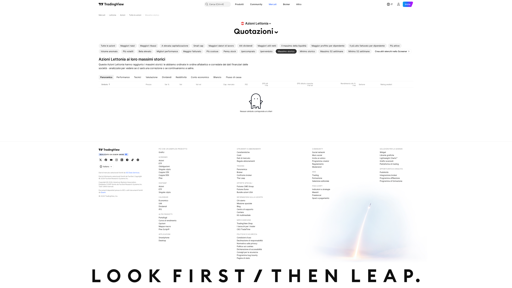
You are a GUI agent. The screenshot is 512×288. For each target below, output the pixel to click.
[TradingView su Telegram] (127, 160)
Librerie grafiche (387, 155)
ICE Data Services (132, 173)
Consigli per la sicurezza (247, 252)
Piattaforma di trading (389, 164)
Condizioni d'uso (244, 237)
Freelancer (316, 195)
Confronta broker (244, 175)
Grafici (161, 152)
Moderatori (317, 167)
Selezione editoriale (320, 181)
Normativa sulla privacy (247, 243)
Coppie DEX (164, 175)
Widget (383, 152)
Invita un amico (318, 158)
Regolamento (318, 164)
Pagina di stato (243, 258)
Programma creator (320, 161)
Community (256, 4)
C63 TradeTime (243, 229)
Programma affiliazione (390, 178)
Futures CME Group (245, 186)
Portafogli (163, 217)
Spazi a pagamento (320, 198)
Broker (286, 4)
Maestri (315, 192)
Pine (160, 178)
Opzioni (162, 223)
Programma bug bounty (247, 255)
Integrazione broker (388, 175)
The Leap (241, 178)
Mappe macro (165, 226)
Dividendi (163, 206)
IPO (160, 209)
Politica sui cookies (245, 246)
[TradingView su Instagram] (116, 160)
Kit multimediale (244, 215)
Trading (315, 175)
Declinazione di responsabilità (250, 240)
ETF (160, 163)
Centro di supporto (245, 209)
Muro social (317, 155)
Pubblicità (384, 172)
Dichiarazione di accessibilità (249, 249)
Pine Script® (164, 229)
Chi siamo (241, 200)
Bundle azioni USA (245, 192)
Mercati (273, 4)
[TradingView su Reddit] (138, 160)
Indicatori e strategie (321, 189)
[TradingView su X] (100, 160)
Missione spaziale (244, 203)
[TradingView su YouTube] (111, 160)
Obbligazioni (164, 166)
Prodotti (239, 4)
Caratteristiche (243, 152)
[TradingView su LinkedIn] (122, 160)
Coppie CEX (164, 172)
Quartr (103, 192)
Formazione (317, 178)
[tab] (108, 45)
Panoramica (242, 169)
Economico (163, 200)
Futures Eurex (243, 189)
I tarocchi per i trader (246, 226)
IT (392, 4)
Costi (239, 155)
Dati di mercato (243, 158)
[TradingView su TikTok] (132, 160)
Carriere (240, 212)
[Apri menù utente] (398, 4)
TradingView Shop (245, 223)
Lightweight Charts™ (388, 158)
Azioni (161, 160)
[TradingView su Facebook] (106, 160)
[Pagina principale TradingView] (111, 4)
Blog (239, 206)
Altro (298, 4)
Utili (160, 203)
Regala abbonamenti (246, 161)
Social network (318, 152)
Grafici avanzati (386, 161)
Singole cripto (165, 169)
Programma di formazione (391, 181)
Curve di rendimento (167, 220)
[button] (246, 4)
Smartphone (164, 237)
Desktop (162, 240)
